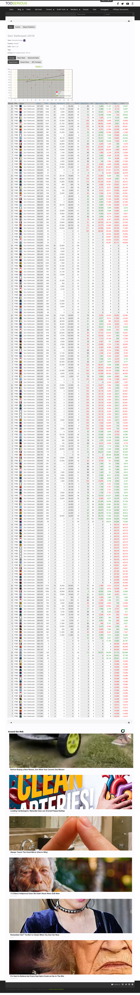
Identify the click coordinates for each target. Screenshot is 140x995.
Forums (49, 9)
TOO (16, 3)
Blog (19, 9)
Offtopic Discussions (120, 9)
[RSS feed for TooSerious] (132, 984)
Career (17, 27)
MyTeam (38, 9)
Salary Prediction (29, 27)
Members (74, 9)
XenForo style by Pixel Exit (56, 989)
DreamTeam (24, 62)
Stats (10, 27)
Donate (85, 9)
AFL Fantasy (36, 62)
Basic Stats (21, 58)
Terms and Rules (129, 989)
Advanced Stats (33, 58)
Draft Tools (61, 9)
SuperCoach (13, 62)
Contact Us (116, 984)
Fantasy (12, 58)
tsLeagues (105, 9)
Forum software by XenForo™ (21, 989)
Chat (94, 9)
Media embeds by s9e (43, 989)
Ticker (28, 9)
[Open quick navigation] (129, 21)
